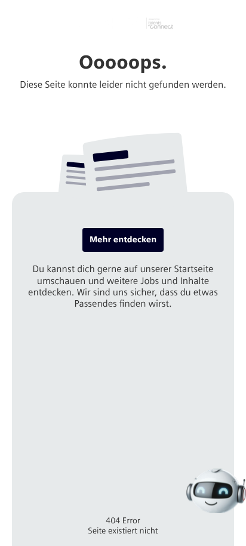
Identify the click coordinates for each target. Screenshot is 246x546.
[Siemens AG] (123, 23)
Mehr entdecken (123, 240)
